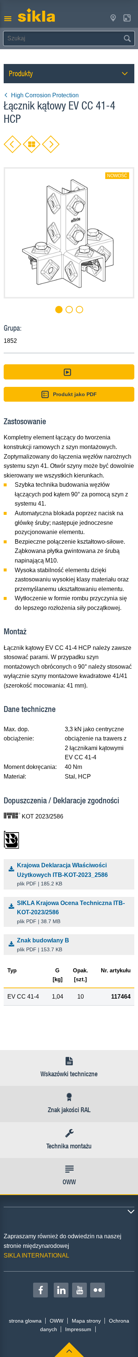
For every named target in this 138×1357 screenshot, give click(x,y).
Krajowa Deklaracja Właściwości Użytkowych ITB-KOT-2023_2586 (62, 874)
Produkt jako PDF (75, 394)
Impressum (78, 1329)
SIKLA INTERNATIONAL (36, 1255)
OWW (56, 1321)
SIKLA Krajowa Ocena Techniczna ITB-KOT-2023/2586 (71, 912)
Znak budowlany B (43, 944)
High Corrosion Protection (45, 95)
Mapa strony (86, 1321)
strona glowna (25, 1321)
